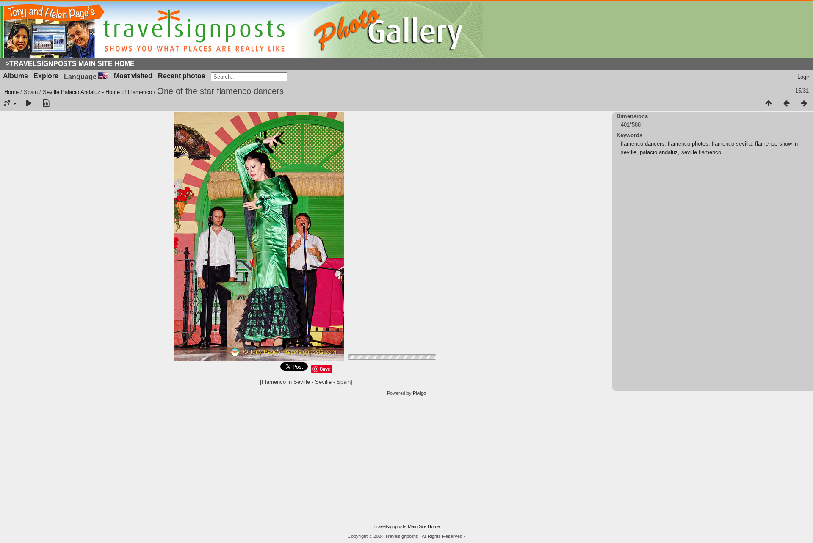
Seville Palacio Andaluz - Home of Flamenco (97, 92)
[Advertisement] (406, 460)
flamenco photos (688, 144)
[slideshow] (28, 103)
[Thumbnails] (768, 103)
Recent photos (181, 76)
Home (11, 92)
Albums (15, 76)
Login (803, 77)
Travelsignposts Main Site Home (406, 526)
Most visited (133, 76)
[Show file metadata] (46, 103)
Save (325, 369)
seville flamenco (701, 152)
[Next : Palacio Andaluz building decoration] (804, 103)
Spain (31, 92)
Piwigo (419, 393)
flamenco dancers (642, 144)
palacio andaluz (659, 152)
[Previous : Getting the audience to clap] (786, 103)
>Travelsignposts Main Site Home (70, 63)
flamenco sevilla (732, 144)
